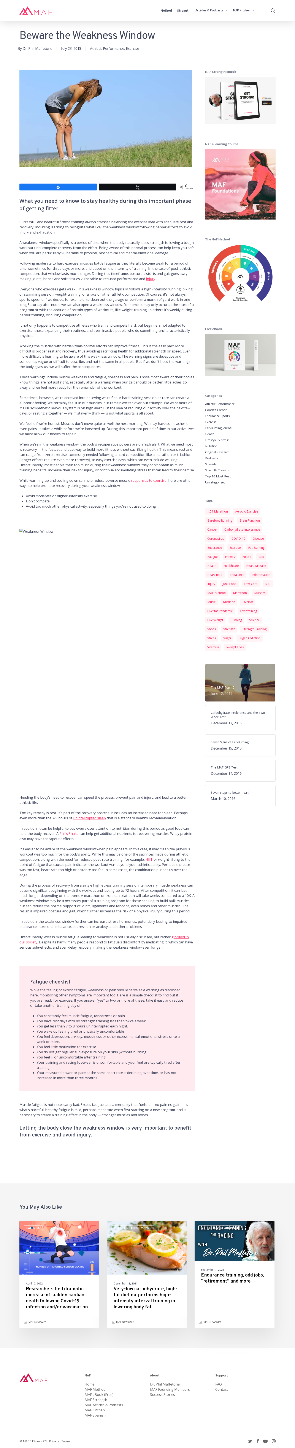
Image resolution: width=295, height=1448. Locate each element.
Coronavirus (215, 538)
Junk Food (229, 584)
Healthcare (231, 566)
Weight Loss (235, 647)
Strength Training (217, 470)
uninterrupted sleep (89, 818)
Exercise (132, 48)
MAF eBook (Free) (99, 1394)
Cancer (212, 529)
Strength (229, 629)
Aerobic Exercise (246, 511)
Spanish (210, 464)
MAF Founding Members (170, 1389)
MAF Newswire (37, 1322)
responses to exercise (149, 480)
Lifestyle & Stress (217, 440)
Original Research (217, 452)
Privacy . (55, 1441)
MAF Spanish (95, 1415)
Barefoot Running (219, 520)
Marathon (240, 593)
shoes (211, 629)
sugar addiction (249, 638)
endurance (214, 548)
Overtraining (248, 611)
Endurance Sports (217, 416)
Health (209, 434)
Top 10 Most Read (218, 476)
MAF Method (216, 593)
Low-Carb (250, 584)
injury (150, 278)
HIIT (149, 859)
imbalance (237, 575)
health (211, 566)
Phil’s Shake (69, 833)
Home (89, 1384)
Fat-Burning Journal (218, 428)
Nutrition (211, 446)
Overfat (248, 602)
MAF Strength (96, 1399)
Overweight (215, 620)
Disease (258, 538)
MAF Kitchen (95, 1410)
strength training (254, 629)
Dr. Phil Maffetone (37, 48)
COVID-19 (238, 538)
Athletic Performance (107, 48)
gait (261, 557)
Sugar (227, 638)
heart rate (214, 575)
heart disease (256, 566)
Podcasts (211, 458)
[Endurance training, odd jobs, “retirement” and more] (234, 1274)
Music (211, 602)
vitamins (213, 647)
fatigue (212, 557)
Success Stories (162, 1394)
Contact (221, 1389)
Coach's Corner (216, 410)
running (236, 620)
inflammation (261, 575)
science (254, 620)
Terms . (66, 1441)
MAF (268, 584)
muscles (260, 593)
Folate (246, 557)
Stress (211, 638)
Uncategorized (215, 482)
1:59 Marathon (217, 511)
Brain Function (249, 520)
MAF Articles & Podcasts (104, 1405)
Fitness (230, 557)
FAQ (218, 1384)
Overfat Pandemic (220, 611)
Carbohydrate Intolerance (242, 529)
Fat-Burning (256, 548)
